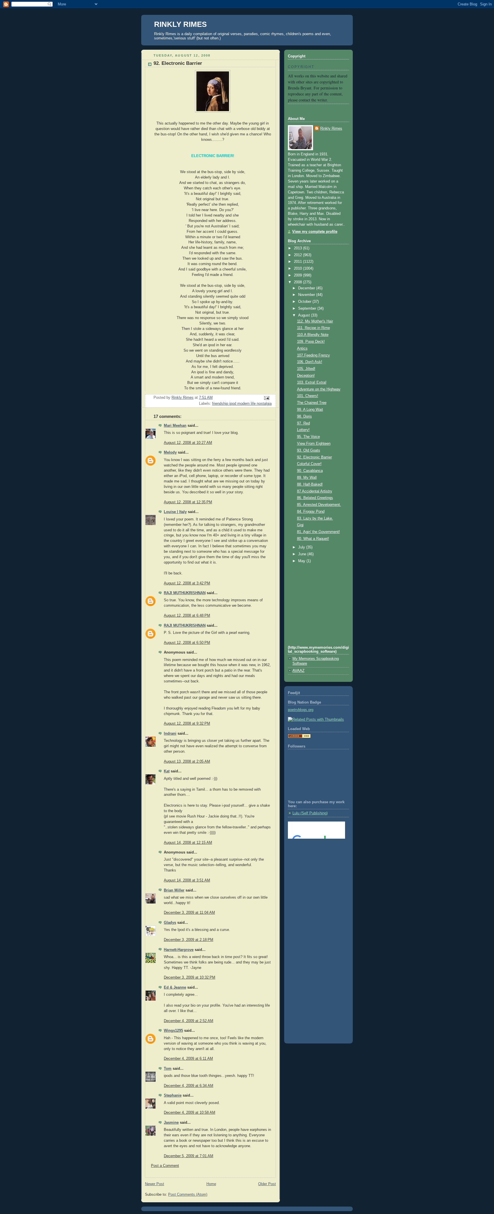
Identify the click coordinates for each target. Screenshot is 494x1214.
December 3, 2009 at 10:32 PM (189, 977)
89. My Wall (307, 478)
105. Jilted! (306, 369)
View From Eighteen (313, 444)
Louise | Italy (175, 512)
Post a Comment (165, 1166)
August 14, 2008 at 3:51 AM (187, 880)
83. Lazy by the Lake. (315, 518)
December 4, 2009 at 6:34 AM (188, 1086)
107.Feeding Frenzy (313, 355)
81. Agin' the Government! (318, 532)
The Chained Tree (311, 403)
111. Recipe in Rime (313, 328)
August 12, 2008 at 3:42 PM (187, 583)
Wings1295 (173, 1031)
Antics (302, 348)
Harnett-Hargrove (179, 950)
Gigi (300, 525)
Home (211, 1184)
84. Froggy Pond (310, 512)
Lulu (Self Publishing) (310, 813)
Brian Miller (174, 890)
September (307, 308)
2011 (298, 262)
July (302, 547)
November (307, 295)
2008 (298, 282)
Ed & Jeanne (175, 987)
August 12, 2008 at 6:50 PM (187, 643)
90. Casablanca (310, 471)
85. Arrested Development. (319, 505)
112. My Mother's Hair (315, 321)
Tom (168, 1069)
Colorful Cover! (309, 464)
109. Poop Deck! (311, 342)
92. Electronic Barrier (314, 457)
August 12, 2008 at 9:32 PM (187, 724)
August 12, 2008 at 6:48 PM (187, 616)
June (302, 554)
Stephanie (173, 1095)
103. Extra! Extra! (311, 382)
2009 (298, 275)
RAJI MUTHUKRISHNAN (185, 593)
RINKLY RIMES (180, 24)
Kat (167, 771)
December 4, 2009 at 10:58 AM (189, 1113)
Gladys (170, 923)
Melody (170, 452)
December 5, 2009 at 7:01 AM (188, 1156)
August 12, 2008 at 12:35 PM (188, 502)
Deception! (306, 376)
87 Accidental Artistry (314, 491)
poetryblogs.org (300, 710)
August (304, 315)
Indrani (170, 734)
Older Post (267, 1184)
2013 (298, 248)
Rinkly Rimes (331, 129)
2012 (298, 255)
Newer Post (154, 1184)
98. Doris (304, 416)
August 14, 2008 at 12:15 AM (188, 843)
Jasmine (171, 1123)
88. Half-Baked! (310, 484)
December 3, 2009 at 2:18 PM (188, 940)
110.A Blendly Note (312, 335)
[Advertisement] (313, 866)
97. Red (303, 423)
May (302, 561)
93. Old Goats (308, 450)
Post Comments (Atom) (187, 1195)
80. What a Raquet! (313, 539)
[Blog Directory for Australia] (299, 737)
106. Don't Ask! (309, 362)
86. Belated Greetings (315, 498)
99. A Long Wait (310, 410)
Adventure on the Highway (318, 389)
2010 (298, 269)
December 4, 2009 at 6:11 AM (188, 1059)
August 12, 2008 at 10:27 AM (188, 443)
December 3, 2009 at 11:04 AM (189, 913)
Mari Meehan (175, 426)
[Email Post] (266, 398)
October (305, 302)
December (307, 288)
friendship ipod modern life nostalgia (242, 404)
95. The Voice (308, 437)
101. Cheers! (307, 396)
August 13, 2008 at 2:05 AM (187, 762)
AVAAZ (298, 671)
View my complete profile (314, 232)
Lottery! (303, 430)
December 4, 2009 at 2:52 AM (188, 1021)
